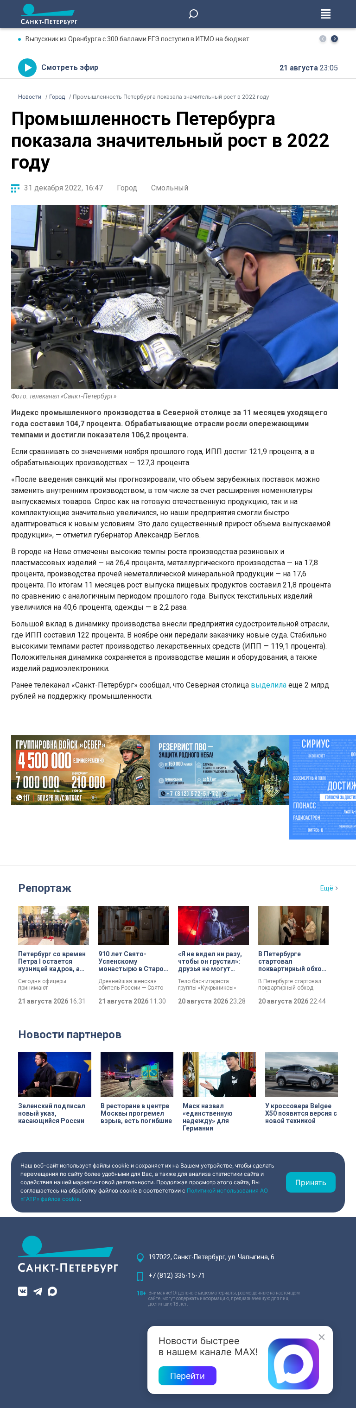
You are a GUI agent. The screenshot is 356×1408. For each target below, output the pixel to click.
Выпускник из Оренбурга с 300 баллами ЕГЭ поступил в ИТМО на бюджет (137, 39)
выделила (268, 685)
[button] (334, 38)
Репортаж (44, 888)
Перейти (187, 1376)
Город (127, 187)
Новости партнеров (69, 1034)
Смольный (169, 187)
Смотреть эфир (69, 67)
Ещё (326, 888)
